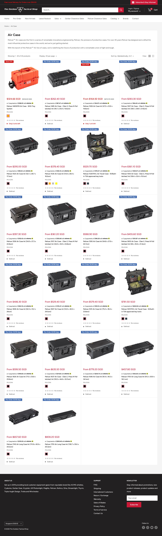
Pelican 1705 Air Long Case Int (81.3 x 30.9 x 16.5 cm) (138, 378)
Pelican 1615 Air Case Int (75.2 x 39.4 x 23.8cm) (97, 310)
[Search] (121, 9)
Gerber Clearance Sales (74, 19)
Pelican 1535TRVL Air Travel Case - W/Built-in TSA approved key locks (99, 175)
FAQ (95, 485)
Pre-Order (17, 19)
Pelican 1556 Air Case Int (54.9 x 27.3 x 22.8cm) (21, 242)
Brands (125, 19)
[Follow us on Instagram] (147, 527)
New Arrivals (30, 19)
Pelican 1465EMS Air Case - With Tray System (21, 107)
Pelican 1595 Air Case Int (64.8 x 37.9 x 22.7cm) (97, 242)
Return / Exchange (101, 495)
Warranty (97, 499)
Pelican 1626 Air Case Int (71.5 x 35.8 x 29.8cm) (21, 378)
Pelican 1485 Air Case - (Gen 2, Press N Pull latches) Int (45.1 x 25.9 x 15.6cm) (61, 107)
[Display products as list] (153, 56)
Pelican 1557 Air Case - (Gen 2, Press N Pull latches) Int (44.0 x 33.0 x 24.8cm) (61, 242)
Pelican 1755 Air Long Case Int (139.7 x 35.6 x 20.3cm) (62, 445)
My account (133, 11)
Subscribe (134, 505)
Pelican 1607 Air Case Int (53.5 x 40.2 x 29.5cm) (59, 310)
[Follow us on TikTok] (156, 527)
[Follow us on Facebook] (143, 527)
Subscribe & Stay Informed (146, 2)
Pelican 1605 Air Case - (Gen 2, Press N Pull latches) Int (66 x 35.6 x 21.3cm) (137, 242)
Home (6, 19)
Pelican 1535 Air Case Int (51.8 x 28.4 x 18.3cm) (59, 175)
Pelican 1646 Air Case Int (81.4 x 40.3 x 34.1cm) (97, 378)
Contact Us (98, 513)
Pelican (10, 112)
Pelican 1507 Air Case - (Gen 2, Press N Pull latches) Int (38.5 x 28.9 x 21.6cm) (137, 107)
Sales (57, 19)
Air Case (14, 26)
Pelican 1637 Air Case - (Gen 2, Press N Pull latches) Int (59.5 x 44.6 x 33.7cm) (61, 378)
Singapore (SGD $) (12, 523)
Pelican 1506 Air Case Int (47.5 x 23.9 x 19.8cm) (98, 107)
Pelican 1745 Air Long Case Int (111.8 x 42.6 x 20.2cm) (23, 445)
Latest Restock (45, 19)
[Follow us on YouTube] (151, 527)
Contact (135, 19)
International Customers (103, 492)
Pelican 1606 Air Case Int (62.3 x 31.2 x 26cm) (21, 310)
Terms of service (100, 510)
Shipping (97, 488)
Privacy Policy (99, 506)
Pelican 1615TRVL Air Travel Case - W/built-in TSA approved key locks (137, 310)
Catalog (114, 19)
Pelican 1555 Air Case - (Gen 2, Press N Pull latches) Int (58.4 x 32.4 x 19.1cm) (137, 175)
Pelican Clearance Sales (97, 19)
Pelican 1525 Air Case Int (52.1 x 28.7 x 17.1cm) (21, 175)
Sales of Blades (100, 503)
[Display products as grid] (150, 56)
